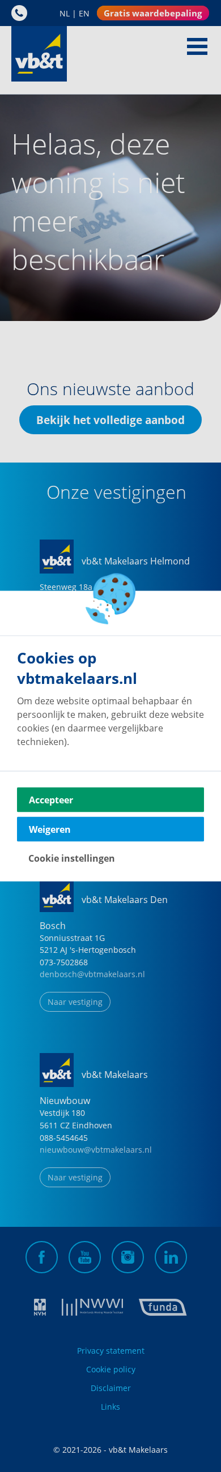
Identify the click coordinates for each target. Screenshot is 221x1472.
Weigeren (50, 829)
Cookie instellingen (71, 858)
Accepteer (51, 800)
